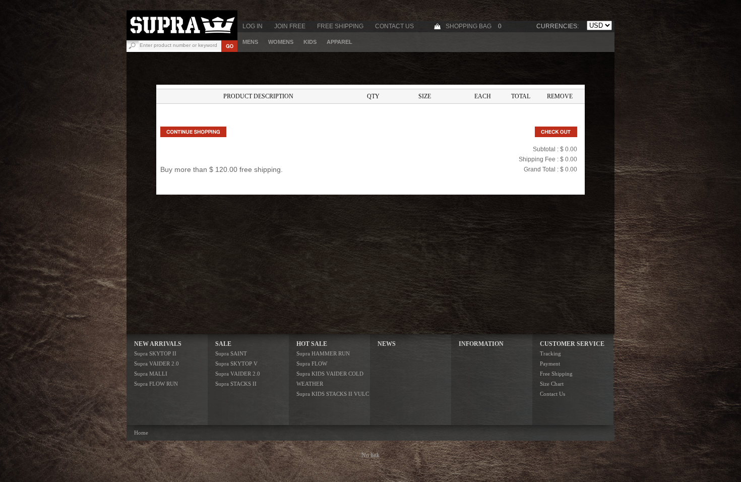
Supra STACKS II (236, 384)
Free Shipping (340, 26)
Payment (550, 363)
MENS (250, 42)
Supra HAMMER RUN (323, 353)
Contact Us (394, 26)
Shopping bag (468, 26)
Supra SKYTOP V (236, 363)
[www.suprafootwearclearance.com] (182, 38)
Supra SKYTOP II (155, 353)
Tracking (550, 353)
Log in (252, 26)
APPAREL (339, 42)
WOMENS (280, 42)
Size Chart (552, 384)
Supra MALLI (150, 374)
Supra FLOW (311, 363)
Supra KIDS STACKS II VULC (332, 394)
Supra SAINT (231, 353)
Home (141, 433)
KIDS (310, 42)
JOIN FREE (289, 26)
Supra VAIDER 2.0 (156, 363)
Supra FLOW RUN (156, 384)
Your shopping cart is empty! (370, 113)
